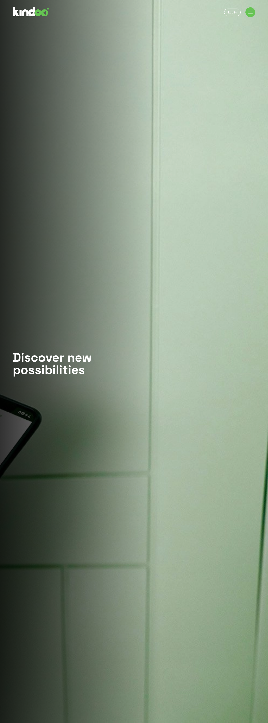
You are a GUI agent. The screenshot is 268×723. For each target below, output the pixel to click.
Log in (232, 12)
